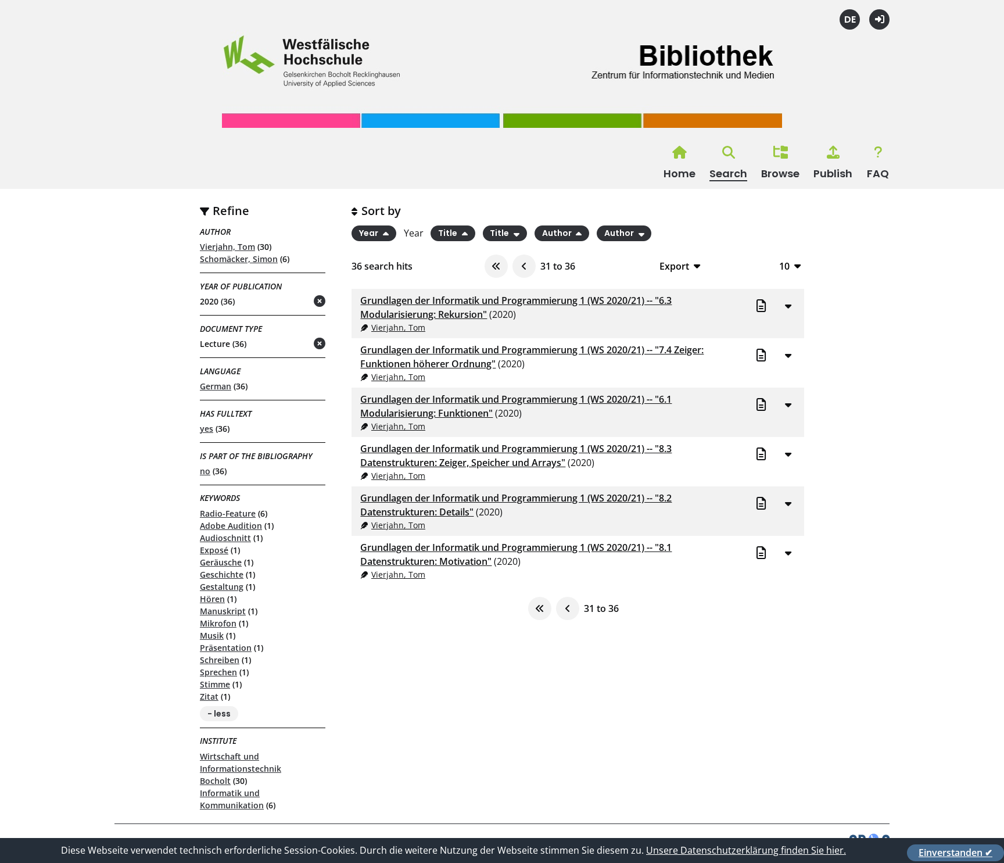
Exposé (214, 550)
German (215, 386)
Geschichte (221, 574)
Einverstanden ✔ (955, 852)
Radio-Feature (228, 513)
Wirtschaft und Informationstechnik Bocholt (240, 768)
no (205, 471)
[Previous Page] (524, 266)
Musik (212, 635)
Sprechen (218, 672)
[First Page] (496, 266)
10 (784, 266)
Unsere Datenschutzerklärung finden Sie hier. (746, 850)
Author (557, 233)
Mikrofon (218, 623)
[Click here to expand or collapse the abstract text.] (788, 305)
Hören (212, 598)
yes (206, 428)
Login (879, 19)
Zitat (209, 696)
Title (448, 233)
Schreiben (219, 659)
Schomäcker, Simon (239, 258)
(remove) (296, 301)
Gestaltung (221, 586)
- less (219, 713)
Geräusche (221, 562)
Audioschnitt (225, 537)
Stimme (215, 684)
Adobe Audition (231, 525)
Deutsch (850, 19)
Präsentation (226, 647)
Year (369, 233)
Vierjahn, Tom (227, 246)
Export (674, 266)
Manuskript (223, 611)
